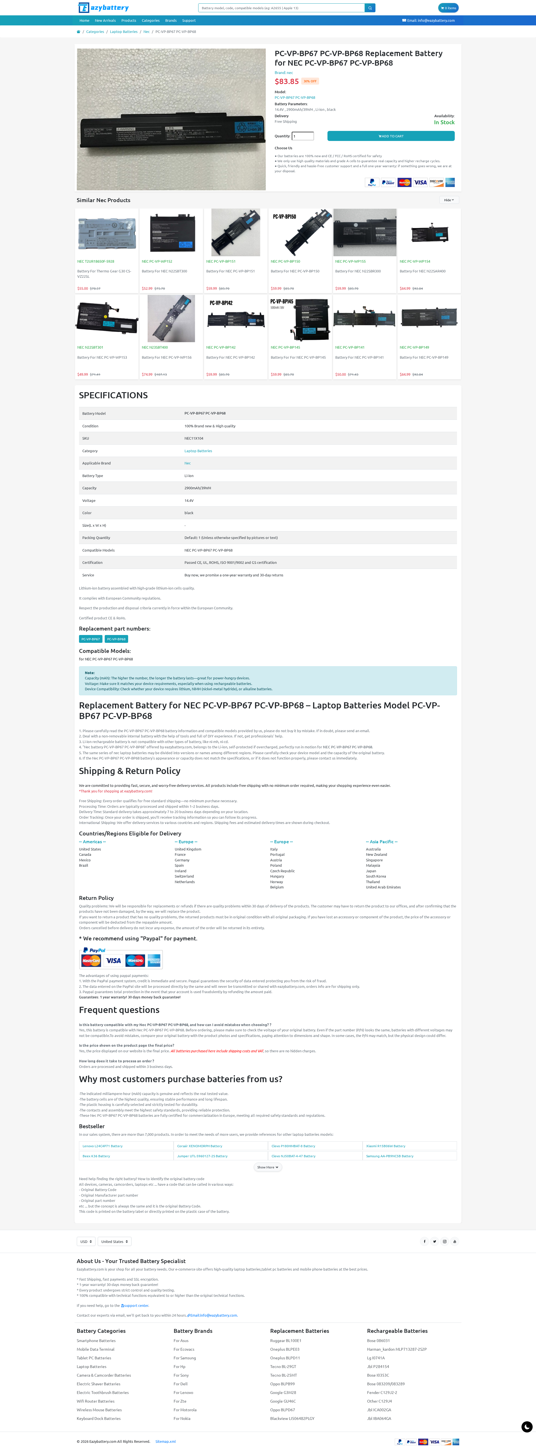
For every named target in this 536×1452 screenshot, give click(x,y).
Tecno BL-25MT (283, 1374)
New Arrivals (105, 20)
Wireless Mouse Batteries (99, 1409)
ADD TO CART (393, 136)
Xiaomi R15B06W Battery (385, 1146)
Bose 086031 (378, 1340)
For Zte (180, 1400)
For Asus (181, 1340)
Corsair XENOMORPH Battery (199, 1146)
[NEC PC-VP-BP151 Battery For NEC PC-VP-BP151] (235, 233)
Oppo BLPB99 (282, 1383)
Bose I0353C (378, 1374)
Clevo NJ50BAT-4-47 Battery (293, 1156)
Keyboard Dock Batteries (99, 1418)
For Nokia (182, 1418)
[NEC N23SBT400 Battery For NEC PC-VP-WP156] (171, 319)
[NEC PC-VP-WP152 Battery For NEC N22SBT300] (171, 233)
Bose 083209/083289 (386, 1383)
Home (84, 20)
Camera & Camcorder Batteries (104, 1374)
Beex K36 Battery (96, 1156)
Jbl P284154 (378, 1366)
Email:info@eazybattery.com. (214, 1315)
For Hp (179, 1366)
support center (136, 1305)
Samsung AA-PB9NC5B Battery (389, 1156)
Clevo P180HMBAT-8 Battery (293, 1146)
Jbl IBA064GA (379, 1418)
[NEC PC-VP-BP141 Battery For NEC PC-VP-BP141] (364, 319)
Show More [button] (266, 1167)
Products (128, 20)
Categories (151, 20)
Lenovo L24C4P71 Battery (103, 1146)
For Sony (181, 1374)
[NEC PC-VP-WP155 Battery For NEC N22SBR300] (364, 233)
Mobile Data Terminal (95, 1349)
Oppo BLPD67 (282, 1409)
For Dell (181, 1383)
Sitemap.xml (165, 1441)
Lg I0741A (376, 1357)
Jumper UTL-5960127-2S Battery (202, 1156)
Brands (171, 20)
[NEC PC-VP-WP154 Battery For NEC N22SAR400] (429, 233)
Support (189, 20)
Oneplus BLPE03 (285, 1349)
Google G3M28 (283, 1392)
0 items (450, 8)
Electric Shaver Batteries (98, 1383)
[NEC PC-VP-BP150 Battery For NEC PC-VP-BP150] (300, 233)
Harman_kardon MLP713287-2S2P (397, 1349)
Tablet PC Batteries (94, 1357)
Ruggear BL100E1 (286, 1340)
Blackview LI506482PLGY (292, 1418)
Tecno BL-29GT (283, 1366)
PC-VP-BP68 (116, 639)
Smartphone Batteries (96, 1340)
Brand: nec (284, 72)
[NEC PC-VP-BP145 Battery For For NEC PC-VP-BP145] (300, 319)
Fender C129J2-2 (382, 1392)
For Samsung (185, 1357)
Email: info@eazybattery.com (430, 20)
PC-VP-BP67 (91, 639)
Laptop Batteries (124, 31)
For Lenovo (183, 1392)
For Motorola (185, 1409)
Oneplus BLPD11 (285, 1357)
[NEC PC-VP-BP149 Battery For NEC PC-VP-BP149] (429, 319)
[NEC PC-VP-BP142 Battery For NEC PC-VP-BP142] (235, 319)
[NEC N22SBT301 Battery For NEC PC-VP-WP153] (106, 319)
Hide (447, 200)
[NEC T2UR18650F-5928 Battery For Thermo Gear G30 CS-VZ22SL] (106, 233)
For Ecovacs (184, 1349)
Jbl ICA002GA (379, 1409)
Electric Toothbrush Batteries (103, 1392)
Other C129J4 (379, 1400)
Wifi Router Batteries (95, 1400)
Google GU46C (283, 1400)
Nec (146, 31)
